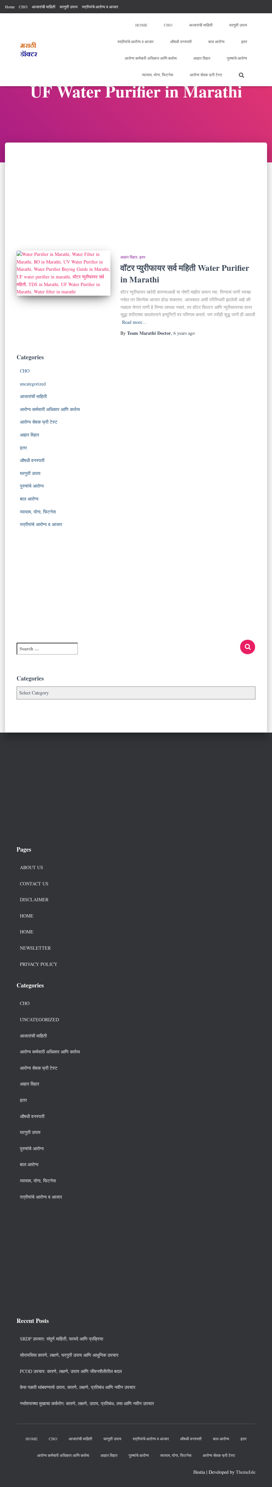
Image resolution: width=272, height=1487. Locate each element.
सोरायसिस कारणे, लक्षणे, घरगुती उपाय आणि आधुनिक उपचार (69, 1355)
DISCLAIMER (34, 899)
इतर (244, 41)
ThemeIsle (245, 1472)
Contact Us (34, 883)
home (27, 931)
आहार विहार (201, 58)
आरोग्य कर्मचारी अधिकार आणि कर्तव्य (151, 58)
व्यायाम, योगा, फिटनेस (157, 74)
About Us (31, 867)
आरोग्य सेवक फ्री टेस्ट (206, 74)
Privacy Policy (38, 964)
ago (184, 333)
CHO (23, 6)
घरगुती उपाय (69, 6)
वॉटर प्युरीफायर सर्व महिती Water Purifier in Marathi (184, 273)
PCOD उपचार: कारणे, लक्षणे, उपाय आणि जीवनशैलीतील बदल (71, 1371)
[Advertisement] (136, 191)
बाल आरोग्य (216, 41)
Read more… (134, 322)
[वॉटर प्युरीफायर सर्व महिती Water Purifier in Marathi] (63, 273)
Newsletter (35, 948)
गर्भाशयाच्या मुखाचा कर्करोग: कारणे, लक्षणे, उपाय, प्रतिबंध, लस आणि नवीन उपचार (87, 1403)
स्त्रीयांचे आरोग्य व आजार (100, 6)
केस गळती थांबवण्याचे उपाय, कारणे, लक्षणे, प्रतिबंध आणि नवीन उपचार (77, 1387)
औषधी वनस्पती (181, 41)
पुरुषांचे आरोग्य (237, 58)
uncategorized (33, 384)
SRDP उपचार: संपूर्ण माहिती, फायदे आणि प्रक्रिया (61, 1339)
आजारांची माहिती (43, 6)
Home (10, 6)
